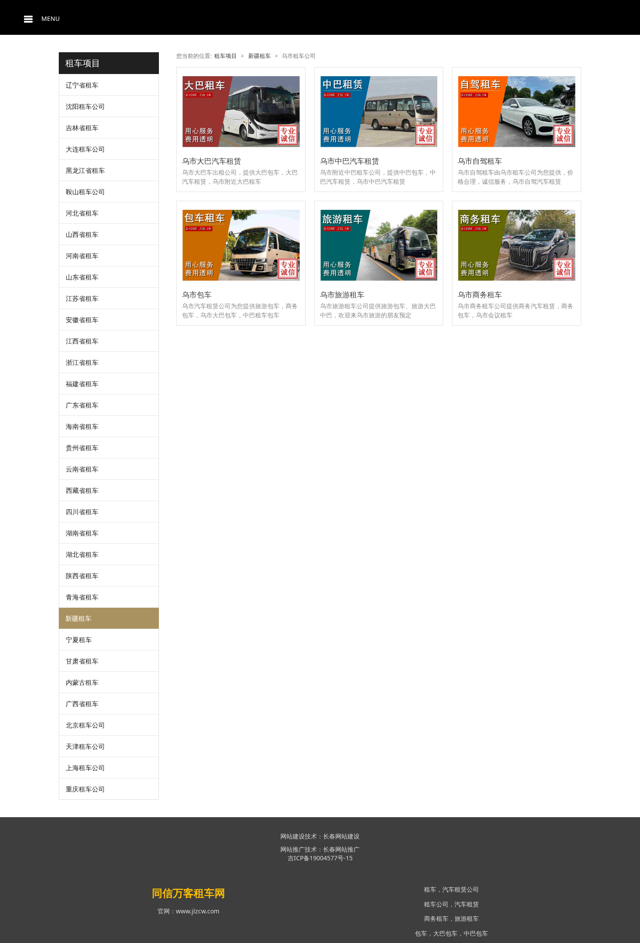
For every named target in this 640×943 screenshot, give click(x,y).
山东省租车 (82, 277)
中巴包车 (476, 933)
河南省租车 (82, 255)
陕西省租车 (82, 575)
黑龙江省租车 (85, 170)
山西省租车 (82, 234)
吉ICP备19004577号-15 (320, 858)
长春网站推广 (341, 849)
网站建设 (292, 836)
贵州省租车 (82, 447)
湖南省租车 (82, 533)
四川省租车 (82, 511)
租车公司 (436, 904)
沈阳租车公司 (85, 106)
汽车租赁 (467, 904)
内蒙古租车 (82, 682)
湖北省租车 (82, 554)
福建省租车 (82, 383)
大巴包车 (445, 933)
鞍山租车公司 (85, 191)
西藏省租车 (82, 490)
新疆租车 (78, 618)
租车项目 (225, 56)
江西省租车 (82, 341)
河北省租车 (82, 213)
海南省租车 (82, 426)
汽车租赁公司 (460, 889)
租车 (430, 889)
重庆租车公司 (85, 789)
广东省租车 (82, 405)
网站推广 (292, 849)
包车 (421, 933)
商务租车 (436, 918)
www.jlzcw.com (197, 911)
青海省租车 (82, 597)
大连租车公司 (85, 149)
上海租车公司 (85, 767)
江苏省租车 (82, 298)
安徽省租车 (82, 319)
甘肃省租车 (82, 661)
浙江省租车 (82, 362)
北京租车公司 (85, 725)
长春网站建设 (341, 836)
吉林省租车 (82, 127)
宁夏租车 (79, 639)
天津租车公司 (85, 746)
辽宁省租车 (82, 85)
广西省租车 (82, 703)
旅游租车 (467, 918)
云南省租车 (82, 469)
